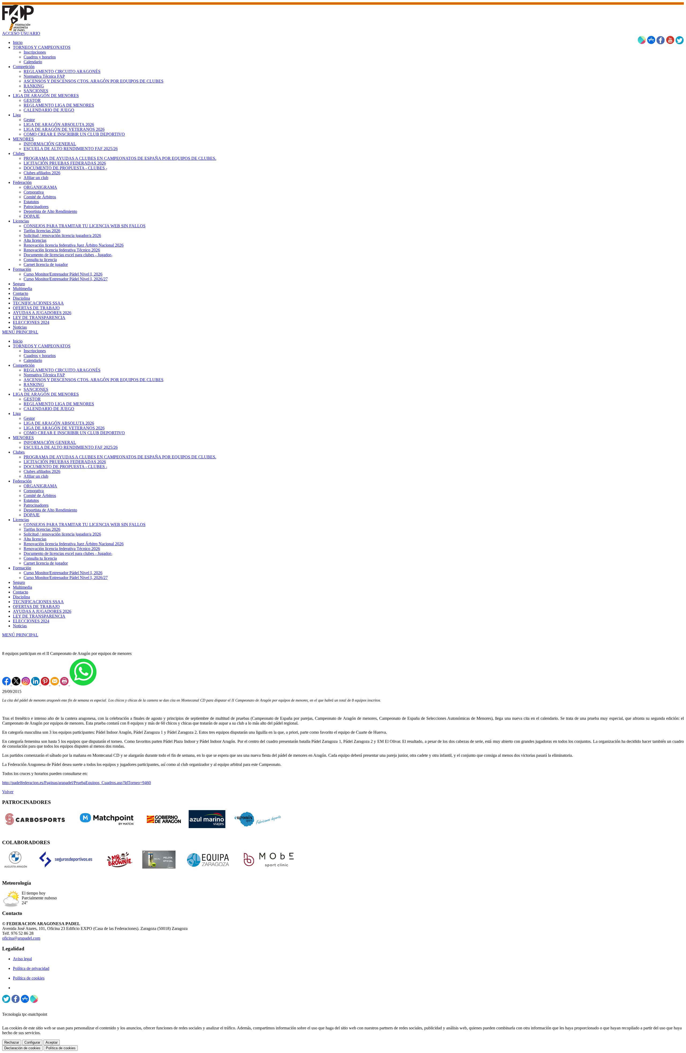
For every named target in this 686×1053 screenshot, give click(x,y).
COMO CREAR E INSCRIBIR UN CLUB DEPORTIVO (74, 433)
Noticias (20, 626)
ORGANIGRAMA (40, 486)
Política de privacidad (31, 968)
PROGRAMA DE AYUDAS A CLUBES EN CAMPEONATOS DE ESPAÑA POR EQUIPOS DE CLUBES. (120, 457)
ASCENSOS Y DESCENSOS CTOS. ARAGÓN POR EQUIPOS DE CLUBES (93, 379)
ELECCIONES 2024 (31, 621)
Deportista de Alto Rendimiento (50, 510)
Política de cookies (28, 978)
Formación (22, 568)
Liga (17, 413)
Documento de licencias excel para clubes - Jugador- (68, 553)
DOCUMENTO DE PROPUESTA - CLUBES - (65, 466)
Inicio (18, 341)
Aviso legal (22, 958)
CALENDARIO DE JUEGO (49, 408)
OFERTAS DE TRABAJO (36, 606)
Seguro (19, 582)
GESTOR (32, 399)
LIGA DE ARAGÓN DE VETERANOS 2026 (64, 428)
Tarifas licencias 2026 (42, 529)
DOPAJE (32, 515)
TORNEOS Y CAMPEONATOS (41, 346)
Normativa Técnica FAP (44, 375)
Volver (7, 791)
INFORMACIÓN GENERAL (50, 442)
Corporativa (34, 490)
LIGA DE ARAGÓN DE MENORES (46, 394)
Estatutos (31, 500)
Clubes (19, 452)
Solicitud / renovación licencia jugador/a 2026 (62, 534)
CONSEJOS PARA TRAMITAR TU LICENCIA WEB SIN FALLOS (85, 524)
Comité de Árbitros (40, 495)
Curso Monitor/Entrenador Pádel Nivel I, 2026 (63, 572)
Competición (24, 365)
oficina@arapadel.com (21, 938)
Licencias (21, 519)
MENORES (23, 437)
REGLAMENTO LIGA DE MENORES (59, 404)
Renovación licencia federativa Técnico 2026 (62, 548)
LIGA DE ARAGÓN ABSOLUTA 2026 (59, 423)
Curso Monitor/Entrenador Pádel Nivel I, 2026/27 (66, 577)
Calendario (33, 360)
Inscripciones (35, 350)
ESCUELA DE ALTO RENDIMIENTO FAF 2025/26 (71, 447)
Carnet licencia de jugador (46, 563)
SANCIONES (36, 389)
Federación (22, 481)
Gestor (29, 418)
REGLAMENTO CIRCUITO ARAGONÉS (62, 370)
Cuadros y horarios (40, 355)
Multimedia (22, 587)
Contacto (20, 592)
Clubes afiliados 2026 (42, 471)
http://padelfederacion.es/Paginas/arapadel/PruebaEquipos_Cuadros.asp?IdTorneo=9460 (76, 782)
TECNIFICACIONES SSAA (38, 601)
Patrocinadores (36, 505)
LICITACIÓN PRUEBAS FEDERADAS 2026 (65, 461)
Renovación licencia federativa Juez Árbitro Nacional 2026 (74, 544)
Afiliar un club (36, 476)
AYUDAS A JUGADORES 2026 (42, 611)
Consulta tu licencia (40, 558)
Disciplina (21, 597)
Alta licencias (35, 539)
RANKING (34, 384)
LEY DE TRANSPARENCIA (39, 616)
